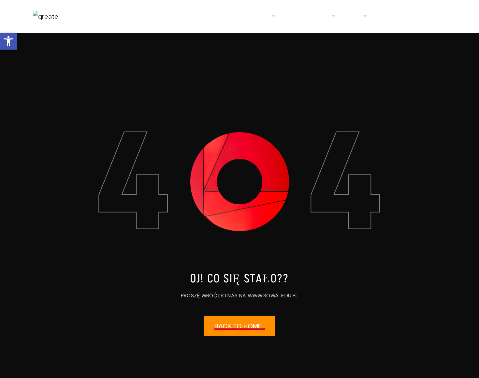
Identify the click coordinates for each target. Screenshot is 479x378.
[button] (8, 41)
